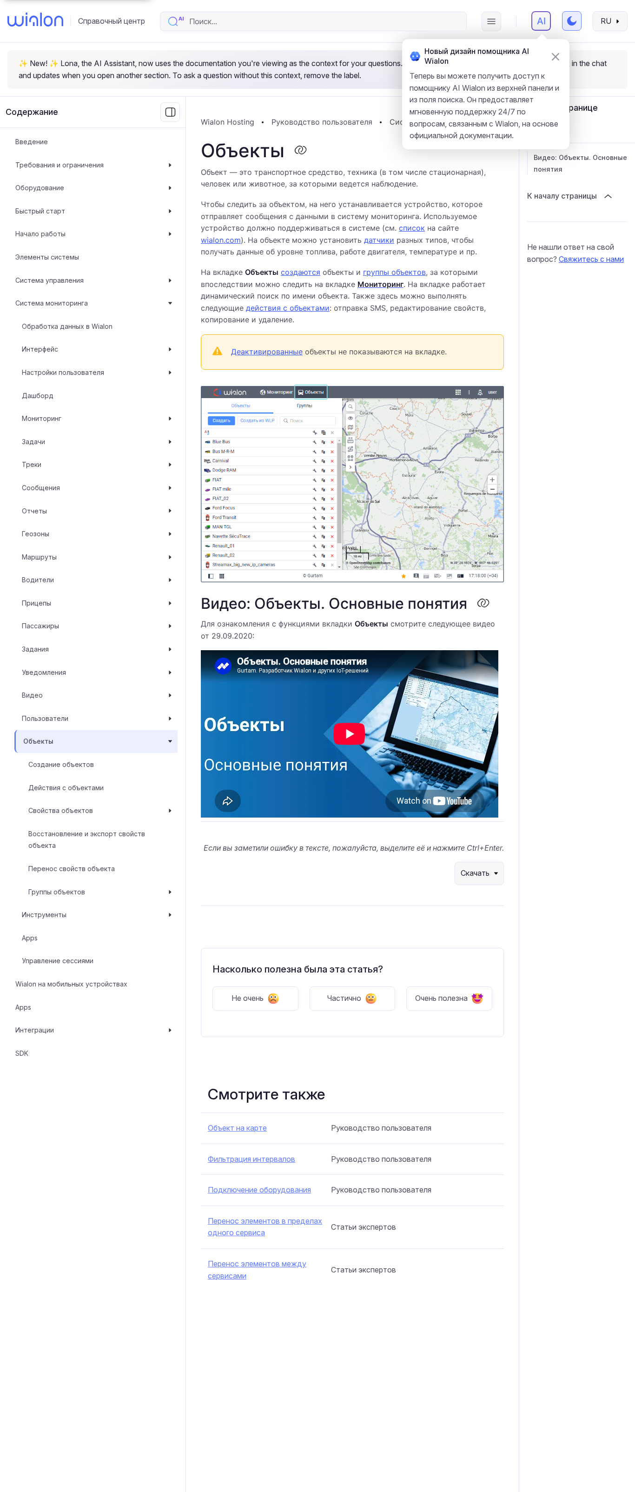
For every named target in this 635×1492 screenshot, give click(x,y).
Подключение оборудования (259, 1189)
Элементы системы (47, 257)
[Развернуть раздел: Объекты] (170, 741)
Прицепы (36, 603)
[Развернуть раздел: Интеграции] (170, 1030)
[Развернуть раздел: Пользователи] (170, 718)
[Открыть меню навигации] (491, 21)
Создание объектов (61, 764)
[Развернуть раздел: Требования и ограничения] (170, 165)
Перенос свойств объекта (71, 869)
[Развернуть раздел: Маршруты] (170, 557)
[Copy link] (300, 150)
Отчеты (34, 511)
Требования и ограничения (59, 165)
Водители (38, 580)
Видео (32, 695)
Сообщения (41, 488)
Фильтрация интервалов (251, 1159)
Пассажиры (40, 626)
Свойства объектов (60, 810)
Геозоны (35, 534)
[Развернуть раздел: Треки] (170, 465)
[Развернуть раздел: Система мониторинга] (170, 303)
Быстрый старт (40, 211)
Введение (31, 142)
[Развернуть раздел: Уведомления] (170, 672)
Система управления (49, 280)
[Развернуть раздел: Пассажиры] (170, 626)
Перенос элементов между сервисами (257, 1269)
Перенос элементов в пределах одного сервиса (265, 1227)
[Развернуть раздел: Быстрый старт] (170, 211)
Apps (30, 938)
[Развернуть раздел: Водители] (170, 580)
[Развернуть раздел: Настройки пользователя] (170, 372)
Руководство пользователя (321, 122)
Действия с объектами (66, 788)
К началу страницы (562, 195)
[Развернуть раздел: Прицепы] (170, 603)
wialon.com (221, 240)
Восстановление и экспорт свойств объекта (86, 840)
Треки (31, 465)
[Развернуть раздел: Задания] (170, 649)
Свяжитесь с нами (591, 259)
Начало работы (40, 234)
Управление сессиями (57, 961)
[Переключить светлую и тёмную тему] (572, 21)
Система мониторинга (51, 303)
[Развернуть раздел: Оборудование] (170, 188)
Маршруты (39, 557)
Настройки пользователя (63, 372)
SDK (21, 1053)
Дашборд (37, 396)
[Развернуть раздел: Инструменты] (170, 914)
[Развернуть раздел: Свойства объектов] (170, 810)
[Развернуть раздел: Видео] (170, 695)
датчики (379, 240)
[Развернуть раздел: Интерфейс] (170, 349)
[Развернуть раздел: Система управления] (170, 280)
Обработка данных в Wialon (67, 326)
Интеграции (34, 1030)
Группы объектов (56, 892)
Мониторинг (41, 418)
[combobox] (322, 21)
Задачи (33, 442)
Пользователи (45, 718)
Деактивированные (267, 351)
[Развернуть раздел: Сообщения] (170, 488)
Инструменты (44, 915)
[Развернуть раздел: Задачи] (170, 441)
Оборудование (39, 188)
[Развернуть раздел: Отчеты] (170, 511)
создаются (300, 272)
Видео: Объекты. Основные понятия (580, 163)
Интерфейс (40, 349)
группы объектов (394, 272)
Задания (35, 649)
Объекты (38, 742)
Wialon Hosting (227, 122)
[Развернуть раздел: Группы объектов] (170, 892)
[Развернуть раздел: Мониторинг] (170, 418)
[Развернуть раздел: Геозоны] (170, 534)
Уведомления (44, 672)
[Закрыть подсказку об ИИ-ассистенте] (555, 57)
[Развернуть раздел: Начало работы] (170, 234)
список (412, 228)
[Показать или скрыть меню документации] (170, 112)
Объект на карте (237, 1127)
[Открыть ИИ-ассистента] (541, 21)
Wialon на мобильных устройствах (71, 984)
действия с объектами (288, 308)
